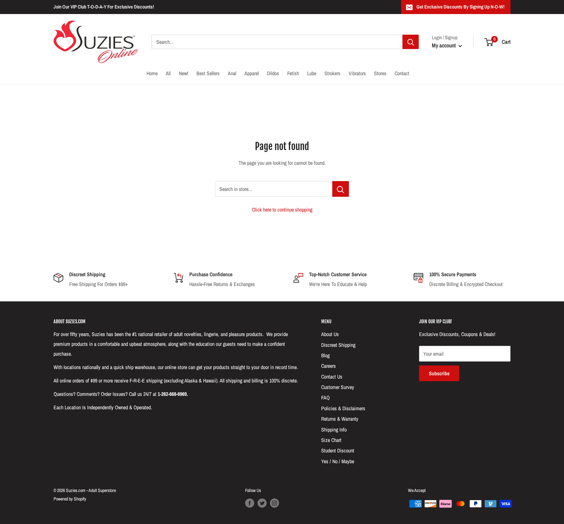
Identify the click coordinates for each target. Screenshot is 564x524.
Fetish (293, 73)
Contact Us (331, 376)
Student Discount (337, 450)
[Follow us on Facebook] (249, 503)
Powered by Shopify (70, 499)
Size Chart (331, 440)
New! (183, 73)
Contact (402, 73)
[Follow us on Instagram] (274, 503)
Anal (232, 73)
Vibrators (357, 73)
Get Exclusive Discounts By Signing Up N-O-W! (460, 6)
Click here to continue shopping (282, 209)
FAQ (325, 397)
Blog (325, 355)
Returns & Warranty (339, 418)
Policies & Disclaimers (343, 408)
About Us (330, 334)
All (168, 73)
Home (152, 73)
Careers (328, 365)
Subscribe (439, 373)
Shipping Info (334, 429)
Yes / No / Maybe (337, 461)
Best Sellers (208, 73)
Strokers (332, 73)
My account (444, 45)
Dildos (273, 73)
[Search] (410, 42)
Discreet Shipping (338, 344)
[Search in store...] (340, 189)
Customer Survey (337, 387)
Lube (311, 73)
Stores (380, 73)
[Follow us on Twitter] (262, 503)
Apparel (251, 73)
